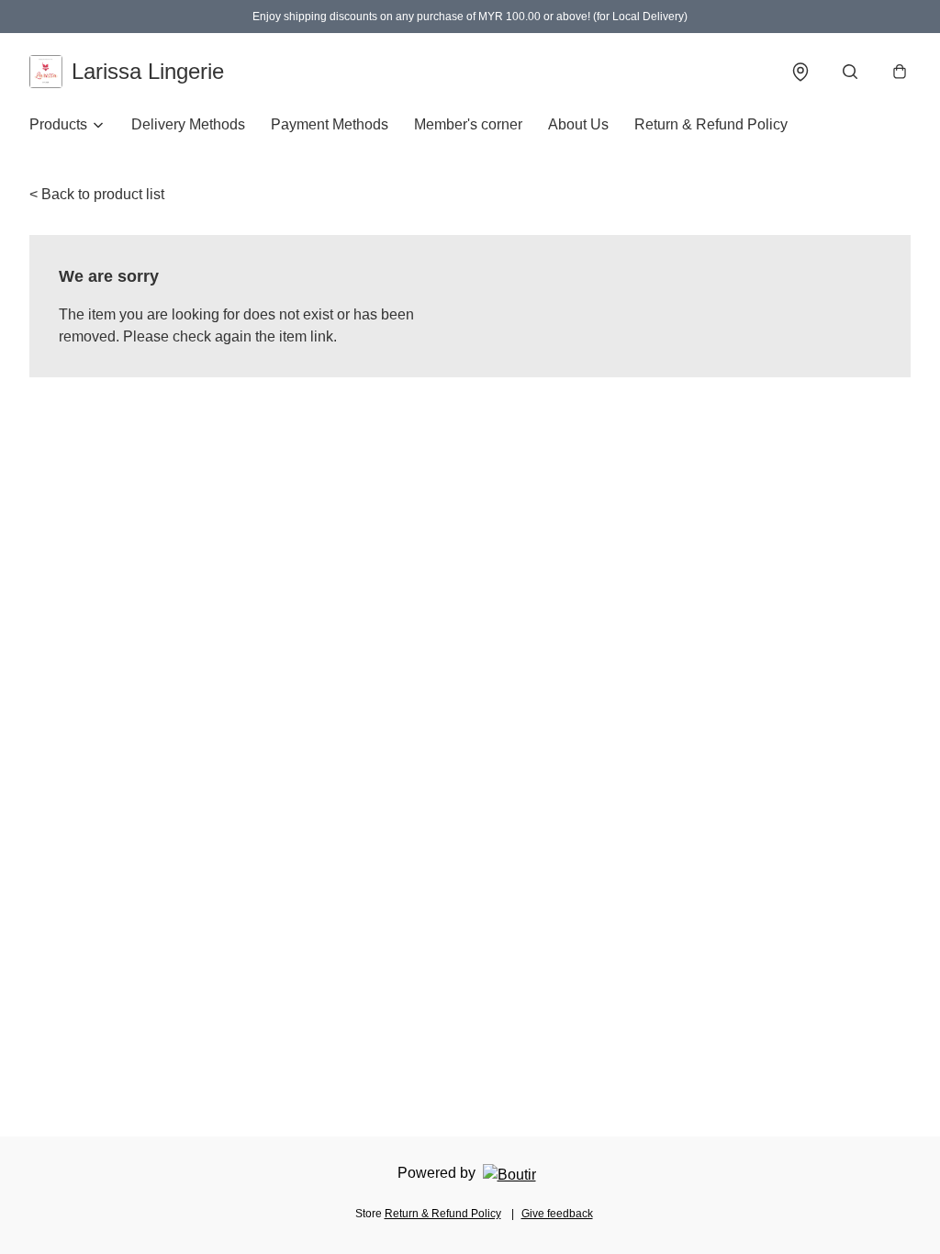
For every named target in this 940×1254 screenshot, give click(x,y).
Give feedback (557, 1213)
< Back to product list (96, 194)
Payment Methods (329, 124)
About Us (578, 124)
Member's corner (468, 124)
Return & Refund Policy (711, 124)
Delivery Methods (188, 124)
